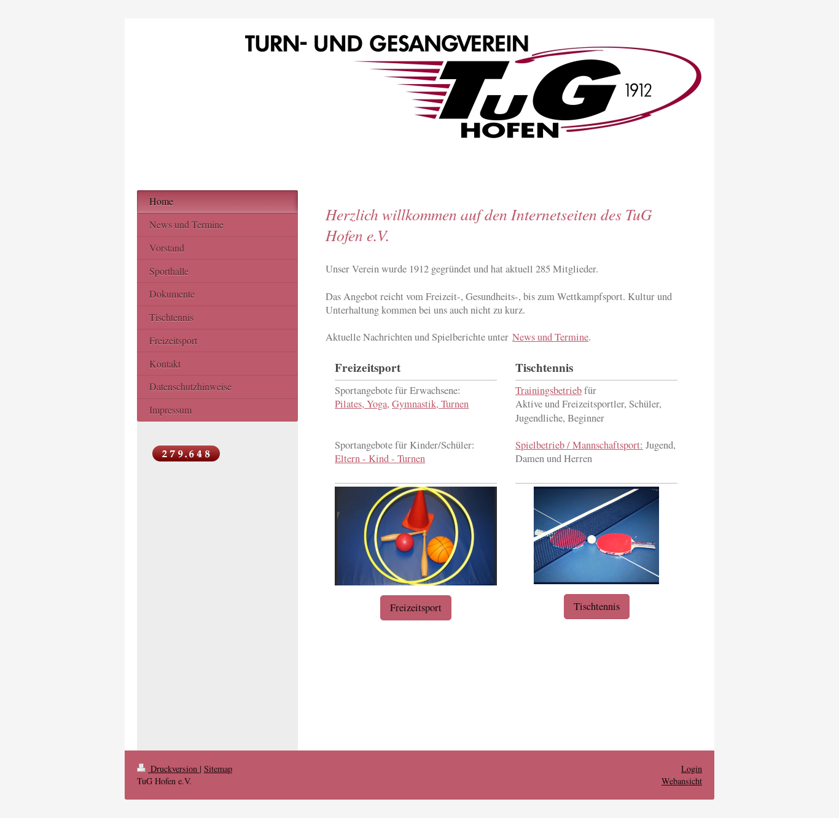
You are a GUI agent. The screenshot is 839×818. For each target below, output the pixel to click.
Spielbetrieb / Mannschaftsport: (579, 445)
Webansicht (681, 781)
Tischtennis (597, 606)
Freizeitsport (416, 607)
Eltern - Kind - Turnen (380, 458)
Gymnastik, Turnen (430, 404)
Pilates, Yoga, (362, 404)
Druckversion (174, 768)
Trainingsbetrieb (548, 390)
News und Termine (550, 337)
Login (691, 768)
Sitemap (218, 768)
